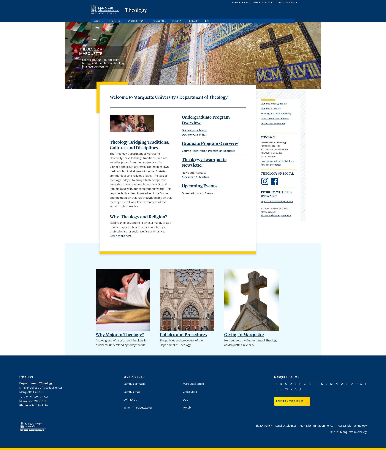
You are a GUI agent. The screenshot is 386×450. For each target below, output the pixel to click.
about (97, 20)
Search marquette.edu (137, 407)
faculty (176, 20)
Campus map (131, 391)
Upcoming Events (199, 186)
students (114, 20)
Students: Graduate (271, 108)
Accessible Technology (352, 425)
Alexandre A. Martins (195, 177)
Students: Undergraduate (274, 103)
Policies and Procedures (273, 123)
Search (256, 3)
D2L (185, 399)
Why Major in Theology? (120, 335)
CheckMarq (190, 391)
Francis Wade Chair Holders (275, 118)
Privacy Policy (263, 425)
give (207, 20)
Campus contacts (134, 383)
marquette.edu (240, 3)
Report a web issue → (292, 401)
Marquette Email (193, 383)
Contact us (130, 399)
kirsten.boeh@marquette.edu (276, 215)
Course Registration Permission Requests (208, 151)
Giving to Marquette (244, 335)
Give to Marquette (287, 3)
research (193, 20)
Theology (136, 10)
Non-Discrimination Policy (316, 425)
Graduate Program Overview (210, 143)
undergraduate (136, 20)
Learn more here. (121, 236)
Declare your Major (194, 130)
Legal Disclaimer (285, 425)
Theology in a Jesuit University (276, 113)
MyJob (187, 407)
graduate (158, 20)
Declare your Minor (194, 134)
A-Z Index (269, 3)
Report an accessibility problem (277, 201)
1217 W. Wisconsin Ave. (34, 396)
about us (95, 60)
